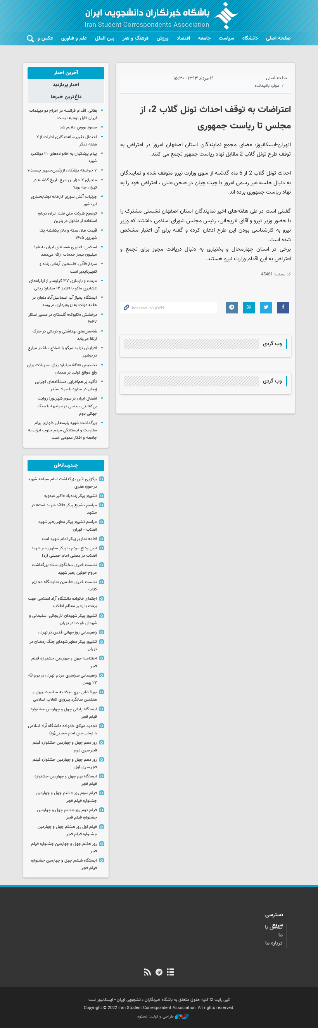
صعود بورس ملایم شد (78, 127)
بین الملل (104, 38)
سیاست (226, 38)
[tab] (66, 73)
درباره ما (274, 943)
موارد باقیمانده (267, 86)
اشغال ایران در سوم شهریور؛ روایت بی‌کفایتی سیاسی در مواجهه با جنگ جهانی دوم (67, 406)
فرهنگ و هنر (136, 38)
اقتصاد (183, 38)
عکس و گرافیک (37, 38)
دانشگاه (250, 38)
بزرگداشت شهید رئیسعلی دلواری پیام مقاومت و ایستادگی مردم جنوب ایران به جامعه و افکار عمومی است (62, 430)
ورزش (163, 38)
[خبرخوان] (147, 972)
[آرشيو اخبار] (170, 972)
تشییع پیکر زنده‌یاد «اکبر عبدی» (70, 496)
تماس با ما (274, 931)
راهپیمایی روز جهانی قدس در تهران (67, 632)
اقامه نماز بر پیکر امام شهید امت (69, 539)
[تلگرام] (159, 972)
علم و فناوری (74, 38)
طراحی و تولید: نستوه (156, 1017)
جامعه (204, 38)
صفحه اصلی (278, 38)
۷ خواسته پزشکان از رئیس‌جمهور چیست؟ (62, 170)
